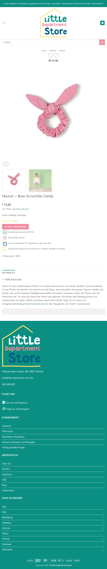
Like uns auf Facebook (16, 402)
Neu (4, 506)
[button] (3, 22)
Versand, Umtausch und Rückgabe (18, 442)
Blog (4, 485)
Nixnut (62, 50)
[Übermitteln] (102, 42)
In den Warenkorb (15, 226)
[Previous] (7, 116)
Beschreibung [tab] (8, 273)
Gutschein (6, 544)
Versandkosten (22, 209)
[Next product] (50, 55)
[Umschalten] (103, 517)
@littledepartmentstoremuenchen (29, 304)
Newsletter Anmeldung (13, 436)
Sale (4, 512)
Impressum (7, 474)
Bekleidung (7, 517)
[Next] (99, 116)
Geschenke (7, 549)
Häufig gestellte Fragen (13, 447)
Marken (53, 50)
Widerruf (6, 426)
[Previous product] (56, 55)
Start (44, 50)
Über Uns (6, 463)
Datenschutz (8, 490)
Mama (5, 533)
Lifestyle (6, 528)
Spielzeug (6, 522)
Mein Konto (7, 431)
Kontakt (6, 469)
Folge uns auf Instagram (17, 409)
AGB (4, 479)
